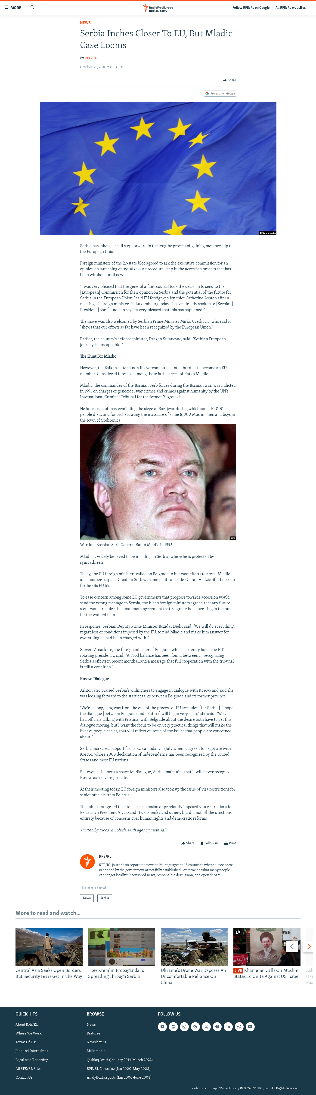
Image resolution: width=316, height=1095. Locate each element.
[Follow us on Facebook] (217, 1026)
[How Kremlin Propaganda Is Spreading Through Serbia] (121, 947)
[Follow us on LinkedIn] (228, 1026)
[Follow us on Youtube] (162, 1026)
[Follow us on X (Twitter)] (206, 1026)
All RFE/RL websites (291, 8)
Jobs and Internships (31, 1051)
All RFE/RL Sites (28, 1069)
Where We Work (28, 1033)
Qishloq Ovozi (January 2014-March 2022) (120, 1060)
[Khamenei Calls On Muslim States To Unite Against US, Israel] (267, 947)
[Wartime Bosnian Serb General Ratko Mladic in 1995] (158, 539)
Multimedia (96, 1051)
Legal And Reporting (31, 1060)
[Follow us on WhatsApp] (239, 1026)
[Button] (229, 80)
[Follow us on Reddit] (173, 1026)
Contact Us (23, 1077)
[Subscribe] (250, 1026)
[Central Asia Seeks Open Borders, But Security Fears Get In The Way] (49, 947)
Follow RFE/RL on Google (251, 8)
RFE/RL (91, 58)
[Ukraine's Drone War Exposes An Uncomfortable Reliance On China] (194, 947)
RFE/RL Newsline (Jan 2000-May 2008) (119, 1069)
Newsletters (96, 1042)
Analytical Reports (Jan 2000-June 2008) (119, 1077)
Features (93, 1033)
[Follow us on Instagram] (184, 1026)
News (85, 23)
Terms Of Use (26, 1042)
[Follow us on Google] (195, 1026)
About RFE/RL (26, 1025)
